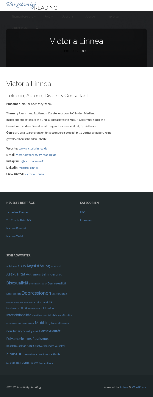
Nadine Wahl (14, 236)
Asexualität (15, 274)
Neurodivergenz (60, 323)
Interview (86, 220)
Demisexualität (57, 283)
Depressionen (36, 293)
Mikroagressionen (13, 324)
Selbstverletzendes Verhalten (49, 346)
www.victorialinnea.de (33, 148)
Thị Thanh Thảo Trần (19, 220)
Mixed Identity (28, 324)
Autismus (33, 274)
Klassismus (42, 315)
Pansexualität (49, 331)
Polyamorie (15, 339)
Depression (13, 293)
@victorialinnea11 (33, 161)
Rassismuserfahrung (19, 346)
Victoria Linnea (28, 167)
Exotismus (10, 302)
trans (25, 363)
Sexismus (15, 354)
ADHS (22, 266)
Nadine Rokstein (16, 228)
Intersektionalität (18, 315)
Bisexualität (17, 283)
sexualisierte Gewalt (35, 354)
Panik (35, 331)
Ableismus (11, 266)
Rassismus (40, 339)
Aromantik (56, 266)
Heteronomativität (44, 302)
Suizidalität (13, 363)
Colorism (43, 284)
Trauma (34, 363)
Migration (67, 315)
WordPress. (139, 387)
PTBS (28, 339)
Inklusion (48, 308)
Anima (123, 387)
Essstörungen (59, 294)
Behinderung (51, 274)
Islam (34, 315)
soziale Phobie (52, 354)
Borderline (34, 284)
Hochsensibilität (16, 308)
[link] (37, 28)
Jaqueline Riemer (17, 212)
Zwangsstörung (46, 363)
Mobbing (43, 323)
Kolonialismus (54, 315)
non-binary (14, 331)
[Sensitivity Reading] (32, 5)
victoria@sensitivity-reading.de (36, 155)
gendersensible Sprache (25, 302)
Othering (27, 331)
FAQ (82, 212)
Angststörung (38, 266)
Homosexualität (35, 309)
